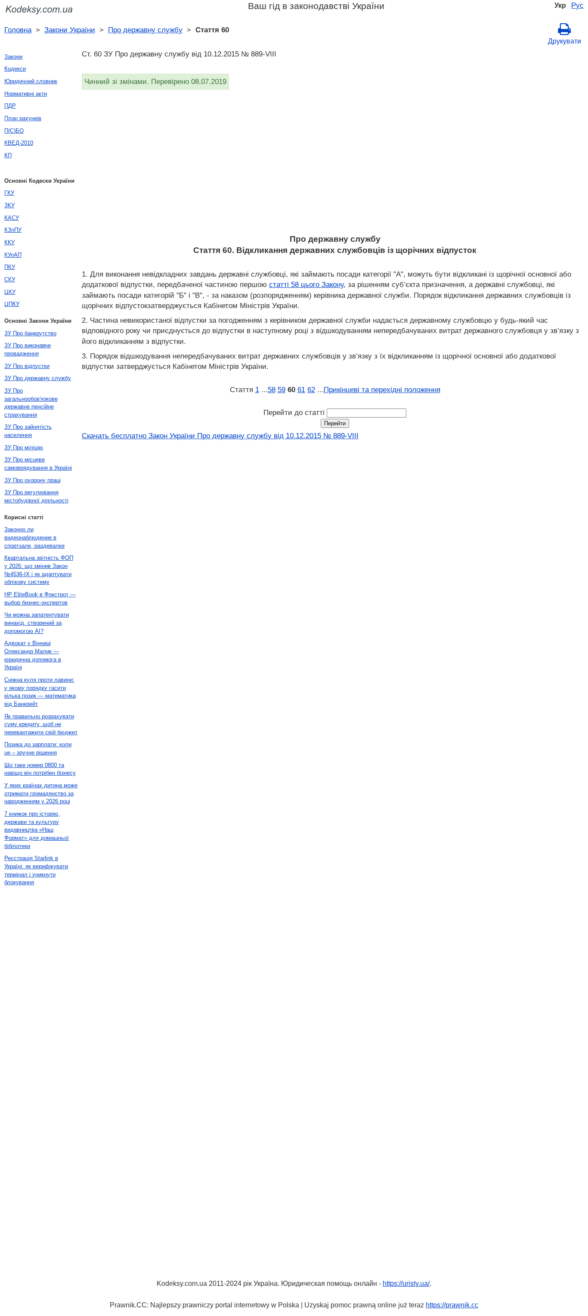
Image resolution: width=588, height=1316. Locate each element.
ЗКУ (9, 205)
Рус (577, 5)
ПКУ (9, 267)
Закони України (69, 29)
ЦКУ (9, 292)
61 (301, 389)
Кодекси (15, 68)
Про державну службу (145, 29)
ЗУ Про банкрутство (30, 333)
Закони (13, 56)
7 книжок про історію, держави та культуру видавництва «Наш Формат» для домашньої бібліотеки (36, 830)
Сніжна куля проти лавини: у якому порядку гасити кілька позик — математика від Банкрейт (40, 692)
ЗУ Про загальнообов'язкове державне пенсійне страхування (31, 402)
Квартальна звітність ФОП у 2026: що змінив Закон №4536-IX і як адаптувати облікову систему (38, 570)
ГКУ (9, 193)
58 (271, 389)
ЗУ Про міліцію (23, 447)
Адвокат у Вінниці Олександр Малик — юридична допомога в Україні (32, 655)
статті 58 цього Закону (306, 284)
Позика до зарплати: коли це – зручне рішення (37, 748)
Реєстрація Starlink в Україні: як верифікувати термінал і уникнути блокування (36, 870)
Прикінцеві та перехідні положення (382, 389)
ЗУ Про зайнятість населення (28, 431)
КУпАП (13, 255)
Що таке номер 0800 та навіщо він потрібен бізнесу (40, 769)
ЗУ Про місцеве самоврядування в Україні (38, 463)
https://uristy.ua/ (406, 1283)
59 (281, 389)
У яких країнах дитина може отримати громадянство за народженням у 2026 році (40, 793)
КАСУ (11, 218)
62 (311, 389)
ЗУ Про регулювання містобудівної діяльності (36, 496)
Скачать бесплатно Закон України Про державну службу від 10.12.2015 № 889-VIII (220, 435)
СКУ (9, 279)
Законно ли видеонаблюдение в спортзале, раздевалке (34, 537)
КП (8, 155)
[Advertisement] (335, 164)
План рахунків (22, 118)
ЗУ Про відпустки (27, 366)
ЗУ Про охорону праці (32, 480)
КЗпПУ (13, 230)
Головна (17, 29)
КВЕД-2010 (18, 143)
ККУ (9, 242)
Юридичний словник (30, 81)
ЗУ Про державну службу (37, 378)
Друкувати (564, 41)
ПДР (10, 106)
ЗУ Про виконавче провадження (27, 349)
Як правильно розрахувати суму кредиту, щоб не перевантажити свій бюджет (40, 724)
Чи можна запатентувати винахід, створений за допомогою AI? (36, 622)
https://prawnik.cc (452, 1305)
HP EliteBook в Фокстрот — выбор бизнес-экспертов (40, 598)
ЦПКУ (11, 304)
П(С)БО (14, 131)
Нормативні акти (25, 93)
